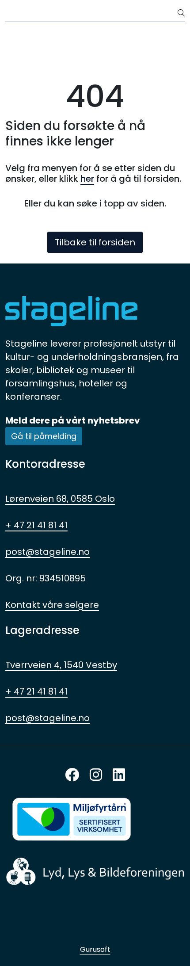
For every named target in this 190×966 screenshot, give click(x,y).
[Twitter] (72, 775)
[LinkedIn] (119, 775)
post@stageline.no (47, 552)
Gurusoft (95, 949)
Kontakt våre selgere (52, 605)
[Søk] (181, 13)
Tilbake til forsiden (95, 242)
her (87, 178)
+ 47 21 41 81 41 (36, 525)
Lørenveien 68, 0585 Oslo (60, 499)
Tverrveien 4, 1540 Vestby (61, 665)
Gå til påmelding (43, 436)
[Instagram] (96, 775)
